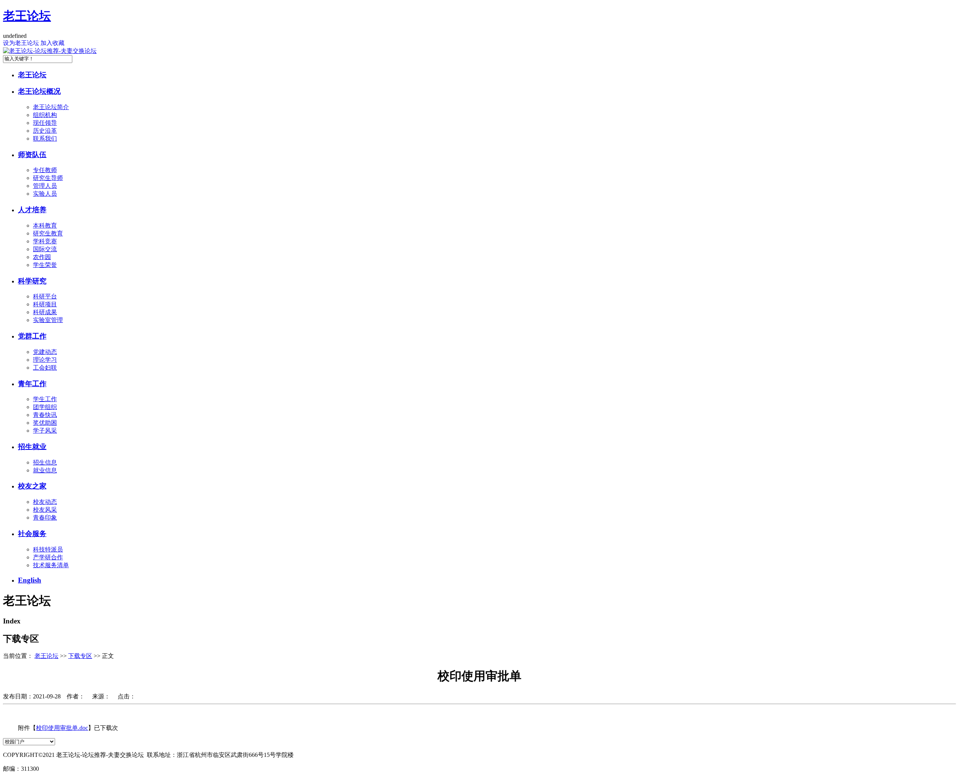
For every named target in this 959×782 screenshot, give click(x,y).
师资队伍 (32, 155)
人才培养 (32, 210)
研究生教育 (48, 233)
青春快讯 (45, 415)
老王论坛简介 (51, 107)
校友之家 (32, 486)
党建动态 (45, 352)
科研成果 (45, 312)
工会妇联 (45, 367)
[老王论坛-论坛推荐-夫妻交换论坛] (50, 51)
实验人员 (45, 193)
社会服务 (32, 534)
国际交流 (45, 249)
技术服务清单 (51, 565)
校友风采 (45, 509)
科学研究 (32, 281)
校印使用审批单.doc (62, 728)
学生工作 (45, 399)
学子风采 (45, 430)
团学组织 (45, 407)
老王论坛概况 (39, 91)
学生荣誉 (45, 265)
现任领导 (45, 123)
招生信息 (45, 462)
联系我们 (45, 138)
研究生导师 (48, 178)
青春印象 (45, 517)
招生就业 (32, 447)
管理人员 (45, 186)
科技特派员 (48, 549)
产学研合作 (48, 557)
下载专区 (80, 656)
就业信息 (45, 470)
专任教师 (45, 170)
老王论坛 (27, 15)
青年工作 (32, 384)
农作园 (42, 257)
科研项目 (45, 304)
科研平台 (45, 296)
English (29, 580)
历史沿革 (45, 130)
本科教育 (45, 225)
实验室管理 (48, 320)
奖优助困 (45, 422)
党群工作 (32, 336)
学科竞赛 (45, 241)
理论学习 (45, 360)
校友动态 (45, 502)
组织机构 (45, 115)
